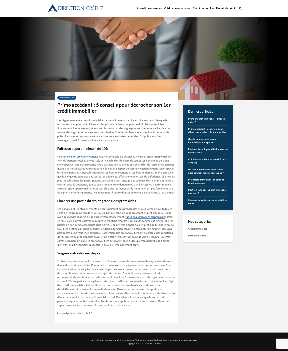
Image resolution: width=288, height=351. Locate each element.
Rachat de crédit (226, 8)
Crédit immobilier (203, 8)
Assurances (155, 8)
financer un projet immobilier (79, 156)
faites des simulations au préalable (145, 216)
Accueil (141, 8)
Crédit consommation (177, 8)
